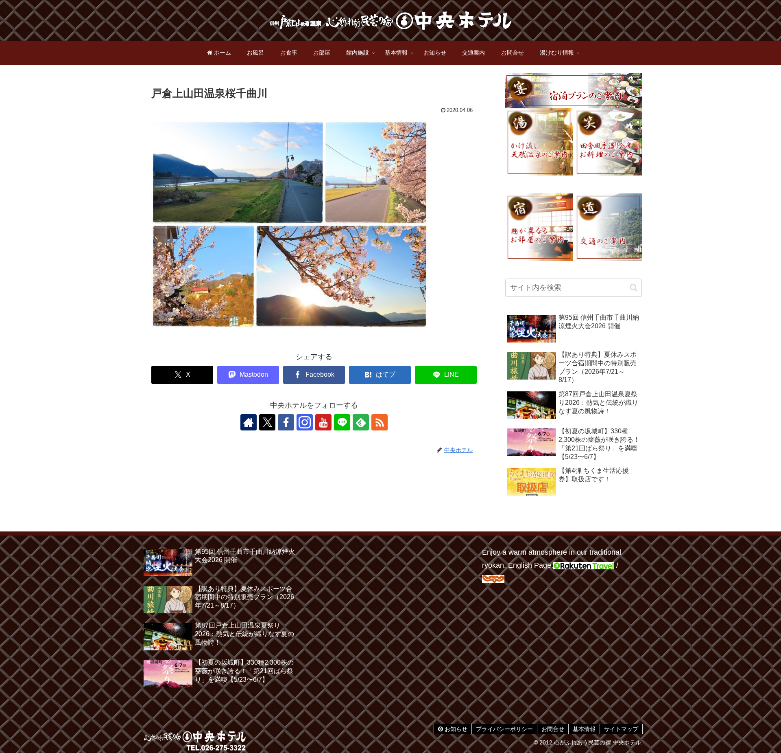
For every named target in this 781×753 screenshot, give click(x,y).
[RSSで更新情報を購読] (379, 422)
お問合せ (552, 729)
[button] (633, 287)
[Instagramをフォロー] (305, 422)
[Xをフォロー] (267, 422)
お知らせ (455, 729)
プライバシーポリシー (504, 729)
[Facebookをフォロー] (286, 422)
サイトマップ (621, 729)
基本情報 (584, 729)
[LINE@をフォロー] (342, 422)
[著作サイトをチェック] (248, 422)
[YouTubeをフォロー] (323, 422)
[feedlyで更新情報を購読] (361, 422)
